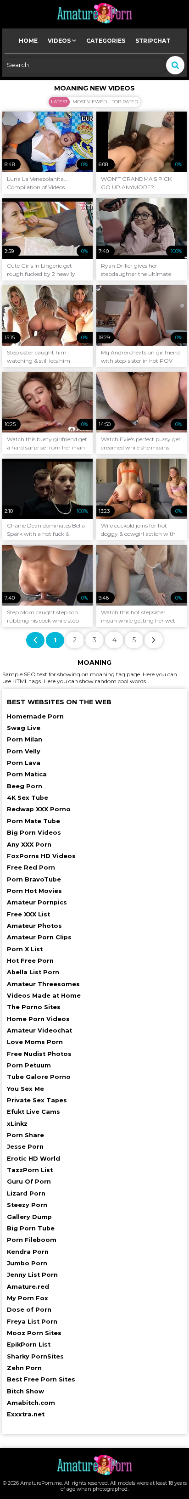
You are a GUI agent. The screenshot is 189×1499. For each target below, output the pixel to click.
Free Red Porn (31, 867)
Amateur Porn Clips (39, 937)
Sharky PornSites (35, 1356)
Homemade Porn (35, 716)
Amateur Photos (34, 925)
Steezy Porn (27, 1204)
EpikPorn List (28, 1344)
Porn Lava (23, 762)
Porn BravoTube (34, 879)
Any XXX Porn (29, 844)
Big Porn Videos (34, 832)
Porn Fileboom (31, 1239)
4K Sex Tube (27, 797)
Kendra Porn (28, 1251)
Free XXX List (28, 914)
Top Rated (125, 102)
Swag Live (23, 727)
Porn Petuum (29, 1065)
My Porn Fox (27, 1298)
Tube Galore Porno (39, 1076)
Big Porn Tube (31, 1228)
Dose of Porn (29, 1309)
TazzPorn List (30, 1170)
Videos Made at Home (44, 995)
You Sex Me (25, 1088)
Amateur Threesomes (43, 984)
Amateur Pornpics (37, 902)
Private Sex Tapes (37, 1100)
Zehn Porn (24, 1367)
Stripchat (152, 40)
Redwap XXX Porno (39, 809)
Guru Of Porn (29, 1181)
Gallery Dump (29, 1216)
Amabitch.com (31, 1402)
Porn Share (25, 1135)
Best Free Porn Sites (41, 1379)
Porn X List (25, 949)
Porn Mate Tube (33, 821)
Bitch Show (25, 1391)
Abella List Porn (33, 972)
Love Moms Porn (35, 1042)
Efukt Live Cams (33, 1111)
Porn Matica (27, 774)
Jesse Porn (25, 1146)
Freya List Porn (32, 1321)
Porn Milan (24, 739)
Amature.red (28, 1286)
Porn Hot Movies (34, 890)
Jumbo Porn (27, 1263)
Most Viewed (89, 102)
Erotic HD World (33, 1158)
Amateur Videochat (39, 1030)
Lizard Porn (26, 1193)
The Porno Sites (34, 1007)
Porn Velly (23, 751)
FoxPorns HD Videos (41, 856)
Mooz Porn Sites (34, 1333)
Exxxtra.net (25, 1414)
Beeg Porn (24, 786)
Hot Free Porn (30, 960)
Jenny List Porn (32, 1274)
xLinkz (17, 1123)
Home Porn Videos (38, 1019)
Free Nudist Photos (39, 1053)
